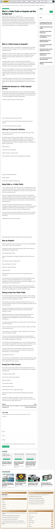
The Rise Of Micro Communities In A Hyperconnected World (46, 58)
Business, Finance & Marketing (21, 480)
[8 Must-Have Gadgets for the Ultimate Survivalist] (7, 457)
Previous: (10, 405)
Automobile (31, 480)
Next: (28, 405)
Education (29, 1)
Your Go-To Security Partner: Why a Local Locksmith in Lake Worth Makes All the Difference (13, 523)
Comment (4, 416)
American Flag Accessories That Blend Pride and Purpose (45, 41)
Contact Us (15, 1)
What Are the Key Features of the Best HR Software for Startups (19, 463)
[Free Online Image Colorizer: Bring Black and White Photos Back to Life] (8, 478)
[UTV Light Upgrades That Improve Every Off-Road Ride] (47, 478)
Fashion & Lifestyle (31, 522)
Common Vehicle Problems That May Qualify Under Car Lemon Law (46, 49)
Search (41, 8)
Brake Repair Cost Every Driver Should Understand (45, 54)
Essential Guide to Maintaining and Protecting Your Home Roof (11, 515)
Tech (43, 1)
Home (11, 1)
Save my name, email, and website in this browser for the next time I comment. (19, 444)
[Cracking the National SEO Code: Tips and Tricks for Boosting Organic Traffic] (31, 457)
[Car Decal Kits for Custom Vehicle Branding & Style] (34, 478)
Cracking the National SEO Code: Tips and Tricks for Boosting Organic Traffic (31, 463)
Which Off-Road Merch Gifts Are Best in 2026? (20, 483)
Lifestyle (34, 1)
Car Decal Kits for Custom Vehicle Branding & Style (33, 483)
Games (30, 524)
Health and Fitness (31, 516)
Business (24, 1)
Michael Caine (5, 16)
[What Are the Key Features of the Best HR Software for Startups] (19, 457)
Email (3, 435)
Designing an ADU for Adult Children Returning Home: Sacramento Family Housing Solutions (14, 513)
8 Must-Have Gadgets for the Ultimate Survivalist (7, 462)
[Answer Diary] (2, 1)
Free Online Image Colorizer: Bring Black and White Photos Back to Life (46, 23)
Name (3, 431)
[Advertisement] (19, 35)
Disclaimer (3, 506)
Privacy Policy (4, 504)
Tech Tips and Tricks (5, 8)
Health (39, 1)
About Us (19, 1)
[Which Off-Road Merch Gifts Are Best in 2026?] (21, 478)
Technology (5, 480)
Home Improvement (31, 520)
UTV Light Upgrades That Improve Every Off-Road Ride (45, 36)
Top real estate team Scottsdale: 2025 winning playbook (9, 519)
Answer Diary (5, 1)
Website (3, 439)
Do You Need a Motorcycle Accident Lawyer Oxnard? (36, 503)
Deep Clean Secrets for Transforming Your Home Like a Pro (10, 517)
